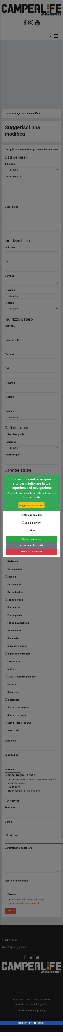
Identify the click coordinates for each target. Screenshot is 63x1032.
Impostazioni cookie (32, 1023)
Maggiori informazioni (31, 505)
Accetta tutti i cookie (31, 545)
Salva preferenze (31, 539)
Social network (33, 522)
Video (33, 530)
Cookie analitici (33, 515)
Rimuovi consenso (31, 551)
